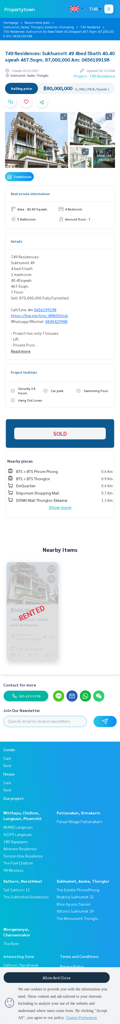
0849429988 (56, 321)
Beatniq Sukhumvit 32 (75, 896)
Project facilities (24, 372)
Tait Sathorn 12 (16, 889)
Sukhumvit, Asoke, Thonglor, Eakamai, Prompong (38, 27)
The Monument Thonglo (77, 918)
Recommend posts (37, 22)
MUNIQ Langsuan (18, 826)
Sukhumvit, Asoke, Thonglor (83, 881)
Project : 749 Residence (94, 75)
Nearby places (20, 460)
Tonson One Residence (23, 855)
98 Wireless (13, 870)
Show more (60, 507)
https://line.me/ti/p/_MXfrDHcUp (39, 315)
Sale (7, 758)
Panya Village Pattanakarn (79, 821)
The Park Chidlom (18, 862)
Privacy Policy (72, 966)
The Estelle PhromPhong (78, 889)
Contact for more (19, 684)
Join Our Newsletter (21, 710)
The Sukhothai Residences (26, 896)
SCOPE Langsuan (17, 834)
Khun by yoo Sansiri (73, 903)
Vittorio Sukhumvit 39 (75, 910)
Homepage (10, 22)
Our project (13, 798)
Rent (7, 765)
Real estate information (30, 193)
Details (16, 241)
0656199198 (45, 309)
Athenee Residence (20, 848)
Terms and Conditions (79, 956)
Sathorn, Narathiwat (22, 881)
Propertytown (19, 9)
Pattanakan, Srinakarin (78, 812)
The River (11, 943)
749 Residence (90, 27)
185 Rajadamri (15, 841)
